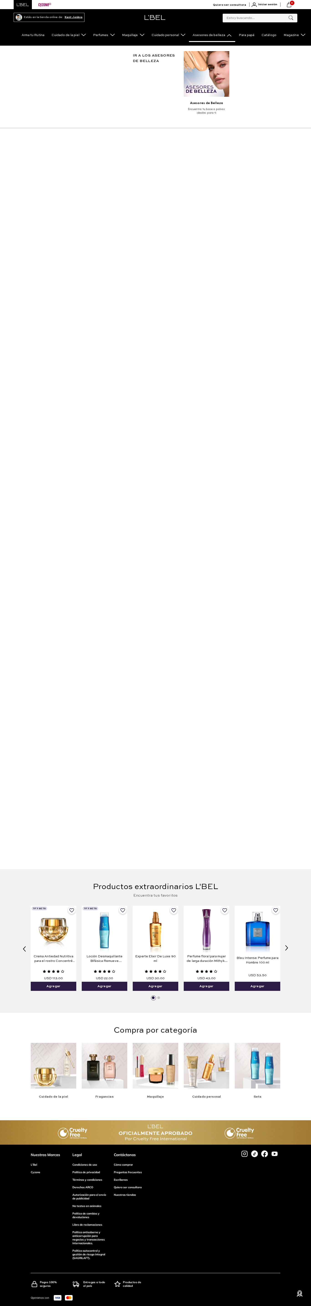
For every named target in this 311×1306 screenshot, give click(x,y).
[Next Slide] (286, 948)
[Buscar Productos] (291, 18)
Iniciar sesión (267, 4)
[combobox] (260, 17)
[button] (153, 997)
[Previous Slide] (24, 948)
